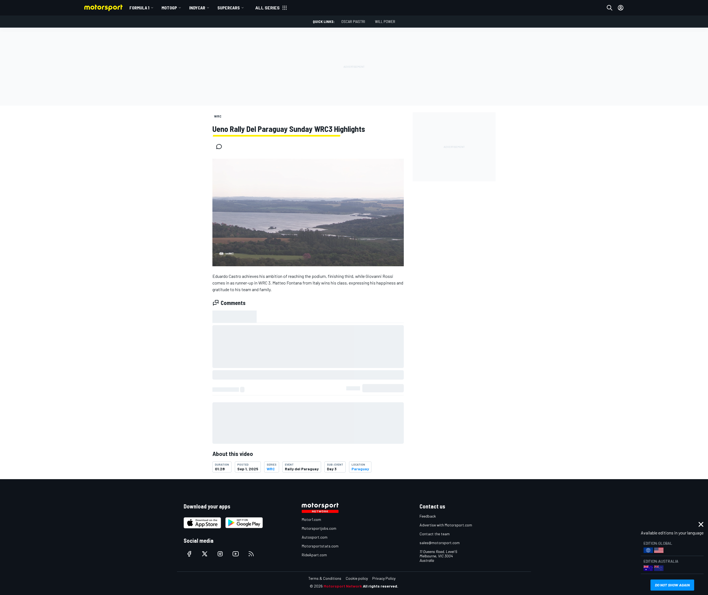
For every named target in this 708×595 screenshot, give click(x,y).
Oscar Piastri (353, 21)
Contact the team (435, 533)
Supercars (228, 7)
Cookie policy (357, 578)
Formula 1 (139, 7)
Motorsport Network (343, 586)
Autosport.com (314, 537)
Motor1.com (311, 519)
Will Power (385, 21)
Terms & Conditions (324, 578)
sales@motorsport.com (440, 542)
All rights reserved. (380, 586)
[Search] (609, 7)
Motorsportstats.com (320, 546)
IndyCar (197, 7)
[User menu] (620, 7)
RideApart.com (314, 554)
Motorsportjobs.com (319, 528)
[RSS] (251, 553)
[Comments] (220, 146)
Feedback (428, 516)
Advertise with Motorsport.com (446, 525)
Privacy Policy (383, 578)
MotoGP (169, 7)
